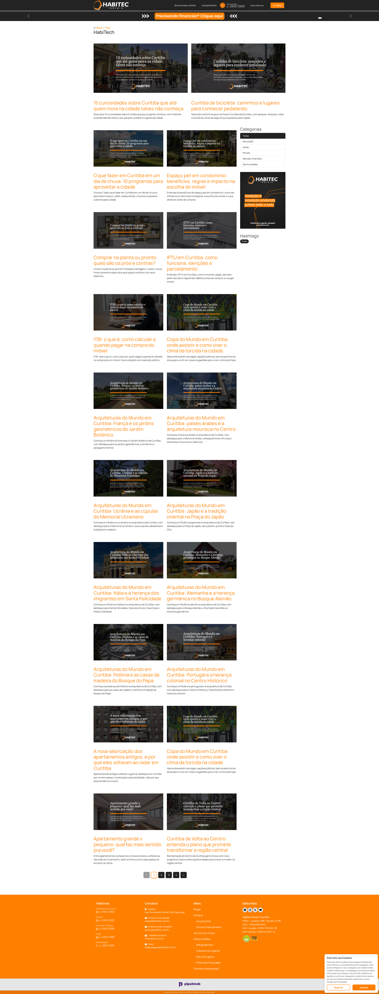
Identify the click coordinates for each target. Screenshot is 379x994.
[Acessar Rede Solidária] (246, 938)
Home (99, 27)
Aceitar (364, 987)
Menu (278, 5)
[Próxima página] (183, 875)
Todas (246, 135)
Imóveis (246, 152)
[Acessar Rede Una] (254, 938)
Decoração (248, 141)
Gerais (246, 147)
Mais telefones (257, 5)
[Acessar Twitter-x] (255, 910)
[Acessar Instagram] (250, 910)
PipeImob (182, 992)
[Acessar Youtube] (260, 910)
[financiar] (320, 18)
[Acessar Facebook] (245, 910)
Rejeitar (338, 987)
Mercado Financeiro (252, 158)
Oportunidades (250, 164)
